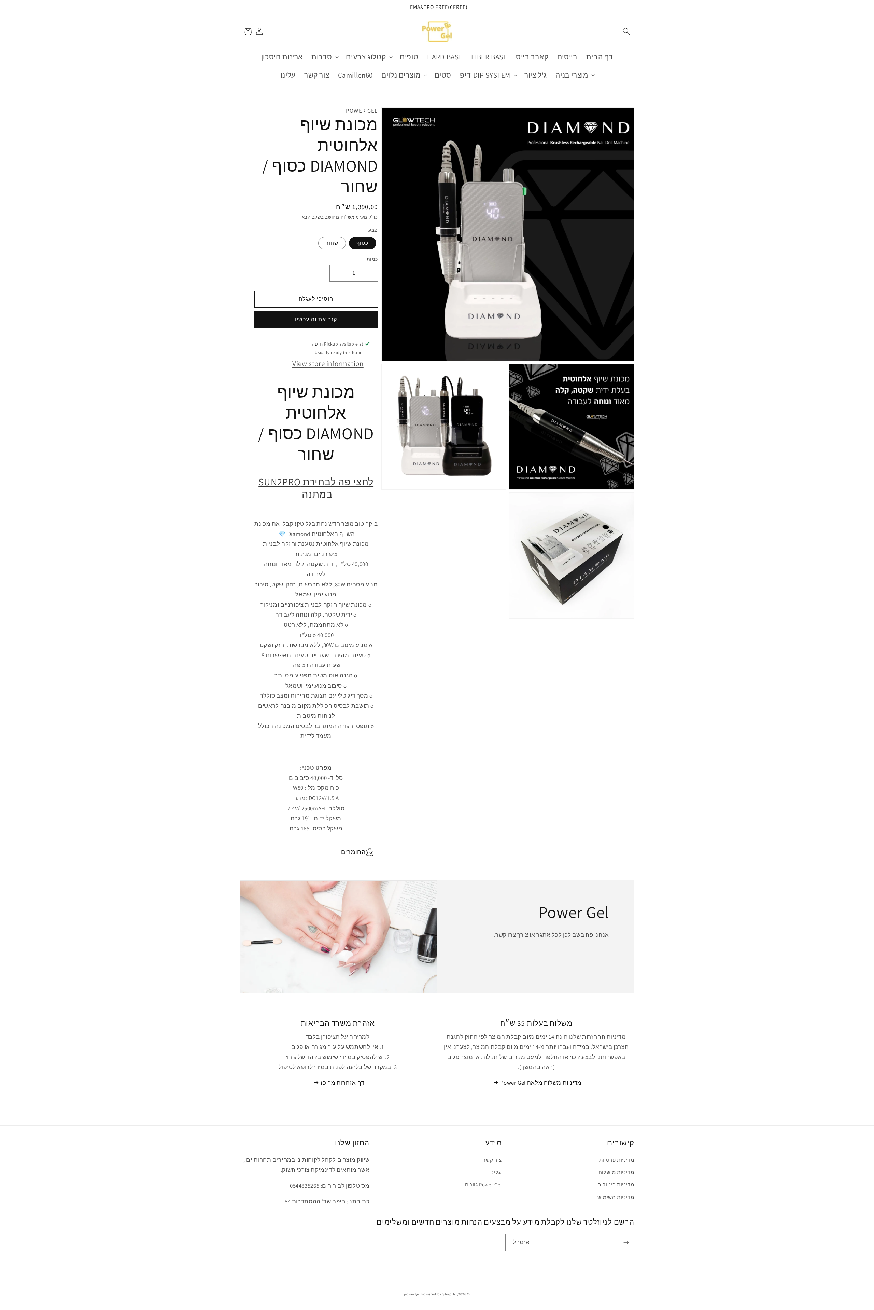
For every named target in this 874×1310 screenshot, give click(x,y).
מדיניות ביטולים (615, 1184)
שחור (332, 243)
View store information (328, 363)
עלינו (496, 1172)
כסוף (362, 243)
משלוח (348, 217)
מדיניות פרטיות (616, 1160)
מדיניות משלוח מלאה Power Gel (541, 1082)
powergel (412, 1294)
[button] (626, 31)
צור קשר (492, 1160)
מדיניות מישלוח (616, 1172)
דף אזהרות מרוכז (342, 1082)
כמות (372, 259)
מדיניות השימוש (615, 1197)
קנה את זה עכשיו (316, 319)
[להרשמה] (626, 1242)
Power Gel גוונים (483, 1184)
